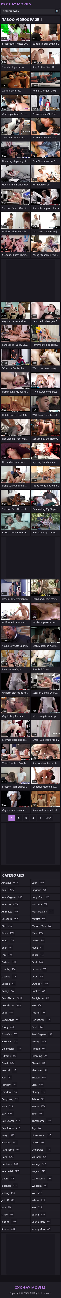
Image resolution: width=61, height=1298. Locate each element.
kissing (8, 1221)
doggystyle (10, 1019)
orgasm (39, 969)
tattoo (38, 1106)
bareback (9, 918)
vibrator (39, 1156)
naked (38, 940)
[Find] (57, 11)
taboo (38, 1099)
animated (9, 911)
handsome (10, 1149)
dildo (7, 1012)
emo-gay (9, 1034)
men (37, 933)
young (38, 1214)
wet (37, 1193)
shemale (39, 1070)
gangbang (10, 1099)
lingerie (39, 890)
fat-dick (8, 1070)
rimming (39, 1055)
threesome (41, 1120)
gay (7, 1113)
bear (6, 947)
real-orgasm (42, 1034)
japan (7, 1178)
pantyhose (40, 998)
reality (39, 1041)
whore (38, 1200)
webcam (39, 1185)
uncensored (41, 1135)
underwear (41, 1149)
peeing (38, 1012)
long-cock (40, 897)
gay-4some (10, 1128)
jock (6, 1207)
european (9, 1041)
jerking (8, 1193)
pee (36, 1005)
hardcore (9, 1164)
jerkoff (7, 1200)
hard (7, 1156)
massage (39, 904)
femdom (9, 1092)
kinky (7, 1214)
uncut (38, 1142)
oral (37, 962)
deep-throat (11, 998)
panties (38, 991)
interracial (10, 1171)
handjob (9, 1142)
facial (7, 1063)
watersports (41, 1178)
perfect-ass (41, 1019)
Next (48, 818)
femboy (8, 1084)
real (37, 1027)
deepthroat (11, 1005)
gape (7, 1106)
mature (38, 918)
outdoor (40, 983)
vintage (39, 1164)
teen (38, 1113)
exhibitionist (11, 1048)
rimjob (38, 1048)
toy (36, 1128)
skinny (38, 1092)
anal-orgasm (11, 897)
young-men (41, 1229)
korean (8, 1229)
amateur (9, 882)
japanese (9, 1185)
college (8, 983)
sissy (37, 1084)
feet (6, 1077)
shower (39, 1077)
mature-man (41, 926)
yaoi (37, 1207)
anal (7, 890)
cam (6, 954)
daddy (7, 991)
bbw (6, 926)
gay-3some (10, 1120)
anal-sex (9, 904)
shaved (38, 1063)
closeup (8, 976)
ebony (7, 1027)
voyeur (38, 1171)
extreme (8, 1055)
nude (37, 947)
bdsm (7, 933)
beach (7, 940)
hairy (7, 1135)
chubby (8, 969)
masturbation (43, 911)
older (38, 954)
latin (38, 882)
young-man (41, 1221)
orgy (37, 976)
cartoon (8, 962)
